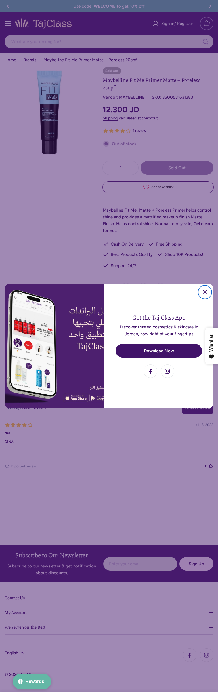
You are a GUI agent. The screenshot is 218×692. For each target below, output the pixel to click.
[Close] (205, 292)
